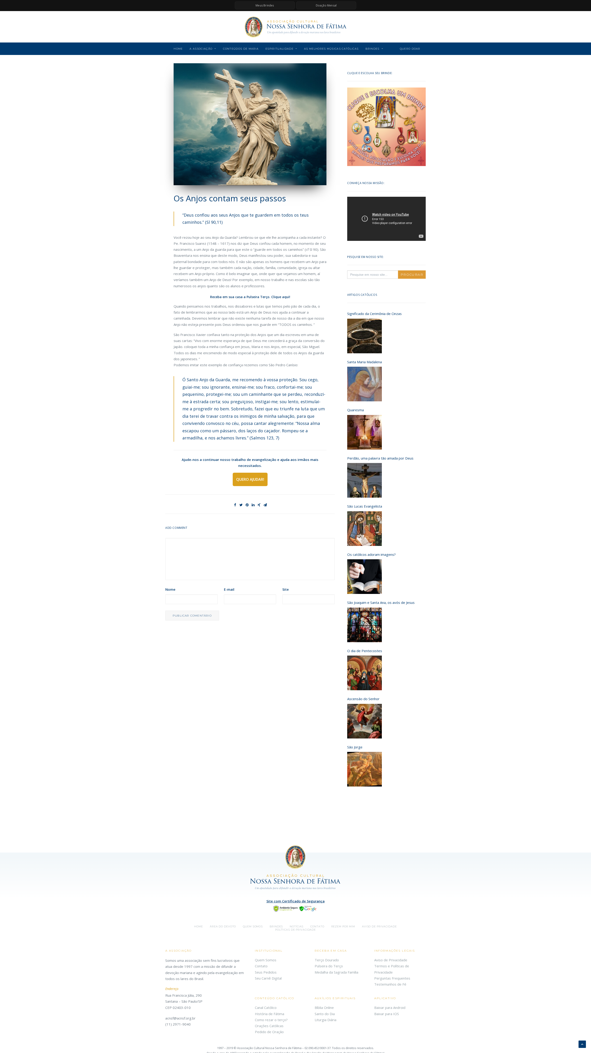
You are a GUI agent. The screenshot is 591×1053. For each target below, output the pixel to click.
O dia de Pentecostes (364, 650)
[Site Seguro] (295, 908)
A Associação (201, 48)
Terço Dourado (327, 960)
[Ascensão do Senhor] (364, 721)
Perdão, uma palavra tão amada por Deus (380, 458)
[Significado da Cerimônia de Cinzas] (364, 336)
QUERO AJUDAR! (250, 479)
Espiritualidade (279, 48)
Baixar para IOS (386, 1013)
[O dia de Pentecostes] (364, 673)
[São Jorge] (364, 769)
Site (285, 589)
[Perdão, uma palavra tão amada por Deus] (364, 480)
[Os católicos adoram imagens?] (364, 576)
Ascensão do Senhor (363, 698)
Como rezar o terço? (271, 1019)
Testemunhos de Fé (390, 984)
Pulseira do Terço (329, 966)
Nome (170, 589)
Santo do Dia (325, 1013)
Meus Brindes (265, 5)
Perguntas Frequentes (392, 978)
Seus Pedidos (266, 972)
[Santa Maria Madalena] (364, 384)
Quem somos (253, 926)
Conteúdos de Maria (241, 48)
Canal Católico (266, 1007)
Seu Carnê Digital (268, 978)
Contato (317, 926)
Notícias (296, 926)
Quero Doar (410, 48)
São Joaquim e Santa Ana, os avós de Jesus (381, 602)
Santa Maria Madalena (364, 362)
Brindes (372, 48)
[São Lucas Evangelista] (364, 528)
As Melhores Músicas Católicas (331, 48)
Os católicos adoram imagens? (371, 554)
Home (178, 48)
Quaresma (355, 410)
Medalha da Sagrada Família (336, 972)
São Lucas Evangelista (364, 506)
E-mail (229, 589)
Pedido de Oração (269, 1031)
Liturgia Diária (325, 1019)
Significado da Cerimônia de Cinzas (374, 313)
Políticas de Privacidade (295, 929)
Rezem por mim (343, 926)
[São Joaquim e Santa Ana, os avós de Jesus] (364, 625)
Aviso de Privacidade (379, 926)
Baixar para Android (389, 1007)
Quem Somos (265, 960)
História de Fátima (269, 1013)
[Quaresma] (364, 432)
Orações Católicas (269, 1025)
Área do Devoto (223, 926)
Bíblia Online (324, 1007)
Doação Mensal (326, 5)
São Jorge (354, 747)
